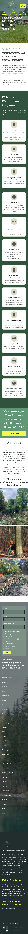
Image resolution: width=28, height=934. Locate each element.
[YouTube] (7, 930)
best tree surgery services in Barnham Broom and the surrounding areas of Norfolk (14, 452)
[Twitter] (7, 927)
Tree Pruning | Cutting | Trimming (12, 640)
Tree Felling (8, 636)
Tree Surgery (9, 634)
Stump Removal (9, 643)
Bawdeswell (21, 454)
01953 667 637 (22, 6)
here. (18, 473)
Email (5, 616)
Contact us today (7, 80)
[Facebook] (4, 927)
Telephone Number (9, 624)
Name (5, 608)
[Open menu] (24, 16)
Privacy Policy (18, 930)
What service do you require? (12, 631)
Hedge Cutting (9, 648)
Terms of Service (18, 927)
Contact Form (14, 434)
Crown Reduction (10, 646)
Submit (7, 652)
